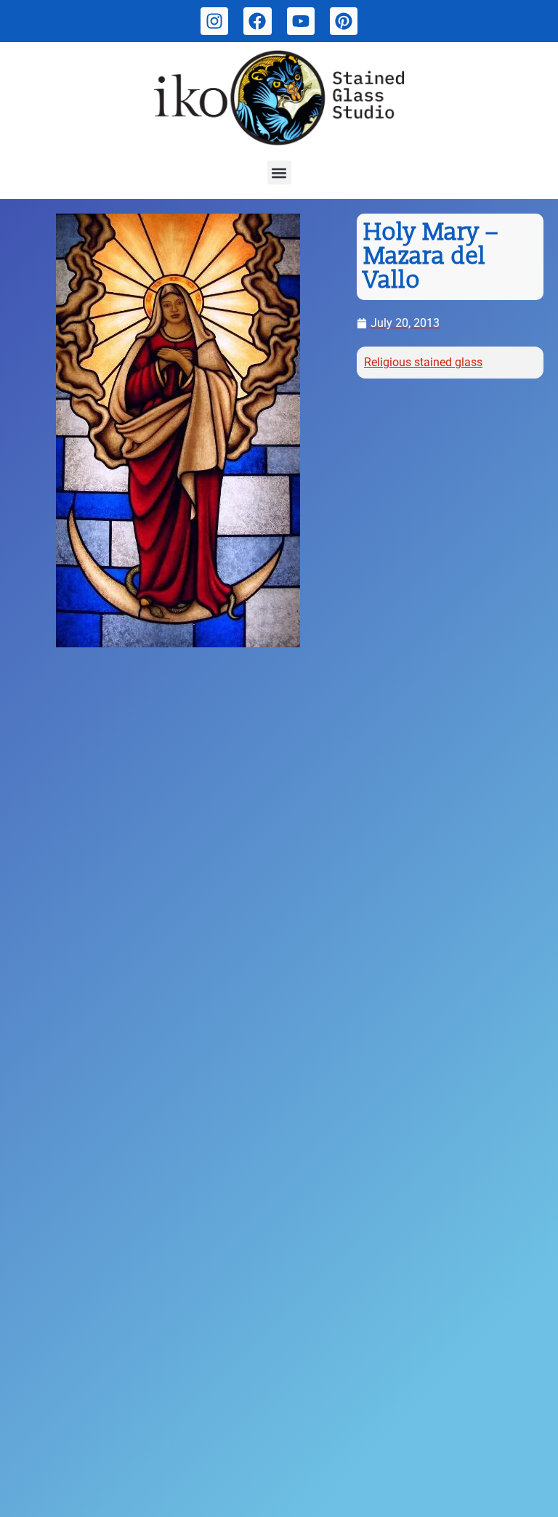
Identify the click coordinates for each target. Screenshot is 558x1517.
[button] (279, 173)
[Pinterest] (343, 21)
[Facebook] (257, 21)
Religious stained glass (423, 362)
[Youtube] (301, 21)
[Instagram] (214, 21)
